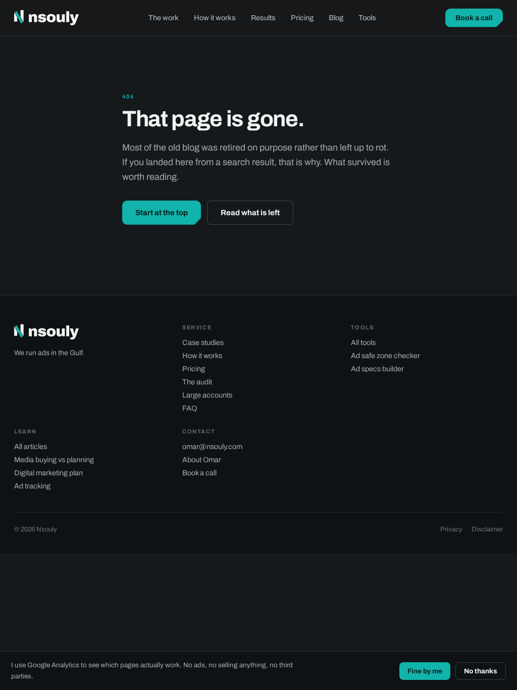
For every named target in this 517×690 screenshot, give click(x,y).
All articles (30, 446)
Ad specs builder (377, 369)
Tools (367, 18)
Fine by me (424, 671)
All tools (363, 342)
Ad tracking (32, 486)
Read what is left (250, 213)
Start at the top (161, 213)
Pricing (302, 18)
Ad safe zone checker (385, 356)
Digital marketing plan (48, 473)
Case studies (203, 342)
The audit (197, 382)
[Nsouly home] (46, 17)
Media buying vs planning (54, 460)
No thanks (480, 671)
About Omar (201, 460)
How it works (215, 18)
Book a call (474, 18)
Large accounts (207, 395)
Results (263, 18)
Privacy (451, 529)
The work (163, 18)
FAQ (189, 408)
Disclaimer (487, 529)
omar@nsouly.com (212, 446)
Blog (336, 18)
